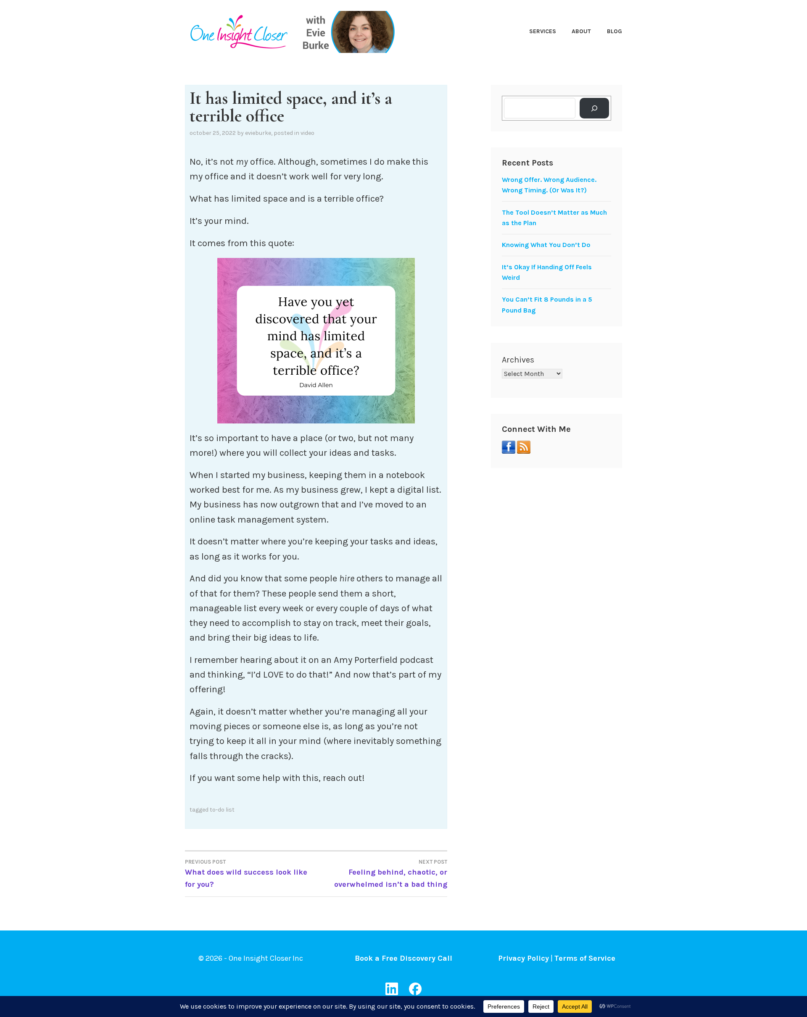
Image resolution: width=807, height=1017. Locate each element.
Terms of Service (584, 958)
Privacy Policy (523, 958)
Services (542, 31)
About (581, 31)
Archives (518, 360)
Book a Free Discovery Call (403, 958)
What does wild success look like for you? (246, 874)
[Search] (594, 108)
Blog (614, 31)
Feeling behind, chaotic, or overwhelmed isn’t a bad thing (390, 874)
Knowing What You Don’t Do (546, 245)
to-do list (222, 809)
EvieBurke (258, 133)
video (307, 133)
